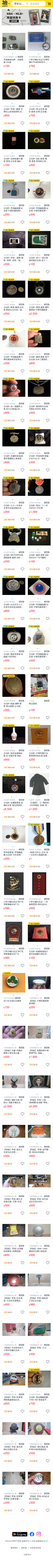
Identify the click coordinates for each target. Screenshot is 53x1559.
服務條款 (14, 1547)
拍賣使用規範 (35, 1547)
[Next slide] (23, 41)
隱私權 (24, 1547)
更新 (46, 1541)
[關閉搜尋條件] (27, 3)
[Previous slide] (4, 41)
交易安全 (27, 1554)
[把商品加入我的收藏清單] (22, 73)
